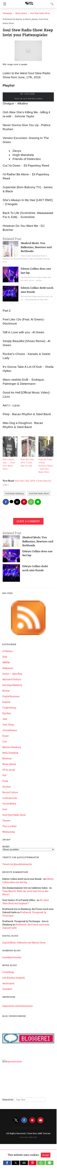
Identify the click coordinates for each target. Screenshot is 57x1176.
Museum (7, 758)
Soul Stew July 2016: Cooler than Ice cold (27, 462)
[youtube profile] (40, 1120)
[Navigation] (4, 4)
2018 (4, 656)
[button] (7, 1163)
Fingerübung (9, 707)
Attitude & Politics (11, 679)
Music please (21, 13)
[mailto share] (17, 502)
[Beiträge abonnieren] (28, 634)
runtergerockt (9, 797)
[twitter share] (11, 501)
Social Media (9, 803)
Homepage (7, 13)
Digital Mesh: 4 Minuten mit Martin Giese (24, 942)
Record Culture (10, 792)
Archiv (6, 846)
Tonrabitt (7, 988)
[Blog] (28, 1093)
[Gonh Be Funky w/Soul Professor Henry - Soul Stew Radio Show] (45, 455)
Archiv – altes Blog (12, 673)
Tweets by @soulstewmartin (17, 864)
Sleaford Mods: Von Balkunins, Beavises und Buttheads (36, 247)
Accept (45, 1155)
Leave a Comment (28, 521)
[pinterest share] (24, 502)
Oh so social (8, 769)
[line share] (38, 502)
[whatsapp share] (31, 502)
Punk (5, 781)
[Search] (51, 4)
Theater (6, 820)
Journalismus (9, 730)
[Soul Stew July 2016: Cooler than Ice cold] (28, 455)
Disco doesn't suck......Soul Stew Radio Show (8, 464)
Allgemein (7, 668)
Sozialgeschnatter (12, 957)
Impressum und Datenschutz (17, 1005)
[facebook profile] (24, 1120)
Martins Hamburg (11, 747)
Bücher (6, 690)
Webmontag (8, 831)
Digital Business (10, 696)
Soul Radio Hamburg (14, 493)
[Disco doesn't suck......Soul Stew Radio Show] (10, 455)
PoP (4, 775)
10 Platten (7, 651)
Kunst (5, 735)
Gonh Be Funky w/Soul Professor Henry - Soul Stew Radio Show (45, 465)
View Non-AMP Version (38, 1133)
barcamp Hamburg (12, 685)
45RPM (6, 662)
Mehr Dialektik (10, 752)
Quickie (6, 786)
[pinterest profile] (32, 1120)
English (6, 701)
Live (4, 741)
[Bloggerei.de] (28, 1054)
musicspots (8, 983)
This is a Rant (9, 826)
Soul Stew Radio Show (40, 13)
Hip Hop (6, 713)
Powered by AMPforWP (28, 1137)
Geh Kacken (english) (13, 977)
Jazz (4, 718)
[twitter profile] (16, 1120)
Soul (4, 809)
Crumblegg (8, 972)
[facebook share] (6, 502)
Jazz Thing (8, 724)
